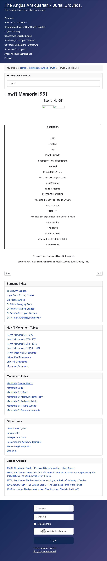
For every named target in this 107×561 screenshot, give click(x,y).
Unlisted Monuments (17, 361)
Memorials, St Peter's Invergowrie (23, 410)
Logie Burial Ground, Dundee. (20, 295)
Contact (8, 58)
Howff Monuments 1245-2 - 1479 (23, 348)
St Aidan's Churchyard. (15, 49)
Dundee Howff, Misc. (17, 428)
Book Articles (13, 433)
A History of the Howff (15, 22)
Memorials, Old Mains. (17, 392)
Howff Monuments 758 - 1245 (22, 344)
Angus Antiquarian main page (18, 54)
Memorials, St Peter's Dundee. (22, 405)
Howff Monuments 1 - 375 (20, 335)
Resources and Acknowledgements (24, 442)
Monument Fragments (18, 366)
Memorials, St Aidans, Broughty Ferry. (25, 397)
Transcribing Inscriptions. (19, 446)
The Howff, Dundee (16, 291)
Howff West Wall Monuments (21, 352)
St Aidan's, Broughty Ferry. (19, 304)
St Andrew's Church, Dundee (18, 36)
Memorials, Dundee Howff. (20, 383)
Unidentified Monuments (19, 357)
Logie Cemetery (12, 31)
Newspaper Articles (16, 437)
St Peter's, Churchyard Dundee (19, 40)
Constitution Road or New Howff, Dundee (24, 27)
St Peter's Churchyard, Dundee (22, 313)
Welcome (9, 18)
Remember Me (44, 524)
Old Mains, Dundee (16, 300)
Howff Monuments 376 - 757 (21, 339)
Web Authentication (56, 531)
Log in (53, 540)
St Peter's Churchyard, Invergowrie (21, 45)
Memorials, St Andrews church (22, 401)
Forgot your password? (45, 548)
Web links (11, 451)
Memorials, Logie (15, 388)
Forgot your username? (45, 551)
